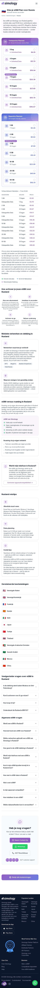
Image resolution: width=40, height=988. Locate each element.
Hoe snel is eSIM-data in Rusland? (15, 775)
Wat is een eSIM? (9, 783)
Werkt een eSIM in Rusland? (13, 723)
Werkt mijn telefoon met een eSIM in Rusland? (16, 757)
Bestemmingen (11, 15)
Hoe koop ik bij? (9, 703)
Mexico (24, 921)
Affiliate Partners (27, 945)
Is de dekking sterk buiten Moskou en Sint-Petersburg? (18, 687)
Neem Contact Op (21, 840)
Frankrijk (24, 906)
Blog (3, 966)
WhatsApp (21, 847)
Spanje (33, 906)
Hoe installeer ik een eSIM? (13, 797)
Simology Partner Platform (30, 942)
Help (3, 969)
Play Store (9, 933)
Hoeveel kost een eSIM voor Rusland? (17, 731)
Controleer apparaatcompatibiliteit (19, 482)
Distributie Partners (28, 948)
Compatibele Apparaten (29, 966)
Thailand (34, 912)
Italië (23, 909)
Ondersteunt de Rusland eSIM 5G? (15, 710)
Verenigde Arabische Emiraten (25, 916)
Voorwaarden (26, 980)
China (33, 921)
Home (3, 15)
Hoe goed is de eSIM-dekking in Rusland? (18, 748)
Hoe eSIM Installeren (28, 969)
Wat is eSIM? (26, 964)
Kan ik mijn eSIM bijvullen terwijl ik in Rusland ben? (16, 766)
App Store (9, 928)
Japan (33, 909)
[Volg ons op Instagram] (9, 984)
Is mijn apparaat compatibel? (13, 790)
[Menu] (36, 3)
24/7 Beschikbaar (21, 853)
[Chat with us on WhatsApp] (35, 983)
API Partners (25, 950)
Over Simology (6, 964)
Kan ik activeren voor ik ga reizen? (16, 695)
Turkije (24, 912)
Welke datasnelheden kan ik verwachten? (18, 805)
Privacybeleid (6, 980)
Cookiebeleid (16, 980)
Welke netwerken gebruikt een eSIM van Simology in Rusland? (18, 739)
